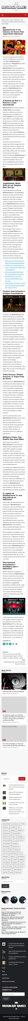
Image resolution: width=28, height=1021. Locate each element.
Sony (21, 866)
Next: (14, 662)
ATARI (22, 823)
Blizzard (5, 827)
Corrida (20, 830)
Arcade (15, 823)
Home (3, 968)
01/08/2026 (14, 722)
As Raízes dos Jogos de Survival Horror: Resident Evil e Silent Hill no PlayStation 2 (15, 267)
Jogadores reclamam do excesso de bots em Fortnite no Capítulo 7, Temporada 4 (14, 923)
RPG (21, 862)
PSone (15, 859)
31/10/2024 (15, 36)
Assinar (5, 886)
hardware (20, 836)
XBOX (11, 872)
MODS (5, 849)
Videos (5, 872)
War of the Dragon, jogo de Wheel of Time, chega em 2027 (14, 932)
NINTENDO (13, 853)
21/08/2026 (14, 693)
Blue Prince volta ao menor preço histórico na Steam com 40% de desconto (13, 918)
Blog (4, 27)
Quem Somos (5, 978)
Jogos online (6, 843)
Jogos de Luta (19, 840)
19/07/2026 (14, 747)
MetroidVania (7, 846)
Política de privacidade (8, 981)
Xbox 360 (18, 872)
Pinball (12, 856)
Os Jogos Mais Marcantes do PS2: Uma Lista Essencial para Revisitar (16, 787)
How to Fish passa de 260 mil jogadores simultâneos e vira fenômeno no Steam (11, 913)
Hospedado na (9, 987)
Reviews (15, 862)
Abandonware (7, 823)
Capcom (5, 830)
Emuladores (16, 833)
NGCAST (4, 974)
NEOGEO (16, 849)
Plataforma (20, 856)
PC (20, 853)
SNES (10, 866)
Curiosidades (7, 833)
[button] (3, 15)
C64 (18, 827)
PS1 (4, 859)
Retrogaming (6, 862)
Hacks (13, 836)
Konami (15, 843)
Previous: (13, 655)
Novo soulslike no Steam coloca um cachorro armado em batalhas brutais (13, 928)
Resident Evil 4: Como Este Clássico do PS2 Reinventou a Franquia (14, 279)
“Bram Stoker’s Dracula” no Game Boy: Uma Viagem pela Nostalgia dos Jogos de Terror (15, 285)
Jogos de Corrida (7, 840)
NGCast (5, 853)
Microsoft (16, 846)
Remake (21, 859)
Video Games (17, 869)
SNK (15, 866)
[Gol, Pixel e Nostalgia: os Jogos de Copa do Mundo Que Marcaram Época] (14, 733)
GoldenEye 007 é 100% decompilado (13, 691)
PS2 (9, 859)
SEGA (5, 866)
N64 (7, 687)
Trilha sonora (7, 869)
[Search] (25, 15)
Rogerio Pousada (7, 36)
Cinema (12, 830)
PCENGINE (5, 856)
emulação (6, 836)
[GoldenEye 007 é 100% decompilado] (14, 681)
